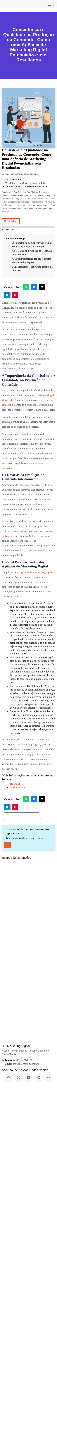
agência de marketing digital (36, 572)
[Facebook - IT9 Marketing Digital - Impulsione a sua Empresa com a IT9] (8, 1077)
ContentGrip (17, 787)
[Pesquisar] (48, 816)
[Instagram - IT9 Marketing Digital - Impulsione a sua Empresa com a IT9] (38, 1077)
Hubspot (15, 783)
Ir (8, 845)
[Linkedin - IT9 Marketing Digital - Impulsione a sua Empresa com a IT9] (28, 1077)
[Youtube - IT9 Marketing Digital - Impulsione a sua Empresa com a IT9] (48, 1077)
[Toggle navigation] (49, 4)
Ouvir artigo (10, 221)
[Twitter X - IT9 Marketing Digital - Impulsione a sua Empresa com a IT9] (18, 1077)
